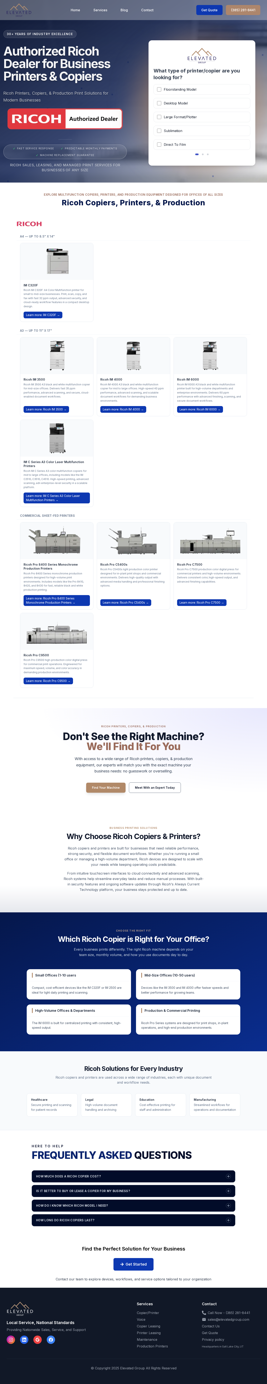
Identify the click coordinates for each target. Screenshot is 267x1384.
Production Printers (152, 1346)
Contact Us (211, 1326)
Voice (141, 1319)
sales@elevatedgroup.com (228, 1319)
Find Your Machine (106, 787)
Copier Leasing (148, 1326)
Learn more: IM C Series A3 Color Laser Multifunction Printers (53, 498)
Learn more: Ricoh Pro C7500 (202, 602)
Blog (124, 10)
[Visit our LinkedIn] (24, 1340)
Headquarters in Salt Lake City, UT (223, 1346)
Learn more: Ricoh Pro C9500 (48, 681)
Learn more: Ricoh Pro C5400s (126, 602)
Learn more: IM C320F (43, 315)
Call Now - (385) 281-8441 (229, 1313)
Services (100, 10)
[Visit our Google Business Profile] (37, 1340)
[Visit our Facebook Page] (51, 1340)
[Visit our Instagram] (11, 1340)
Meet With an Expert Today (155, 787)
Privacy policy (213, 1339)
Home (75, 10)
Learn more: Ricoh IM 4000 (123, 409)
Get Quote (209, 10)
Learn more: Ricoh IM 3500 (46, 409)
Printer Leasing (149, 1333)
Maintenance (147, 1339)
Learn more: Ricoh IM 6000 (200, 409)
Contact (147, 10)
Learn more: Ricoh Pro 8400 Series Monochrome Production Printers (50, 600)
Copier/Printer (148, 1313)
